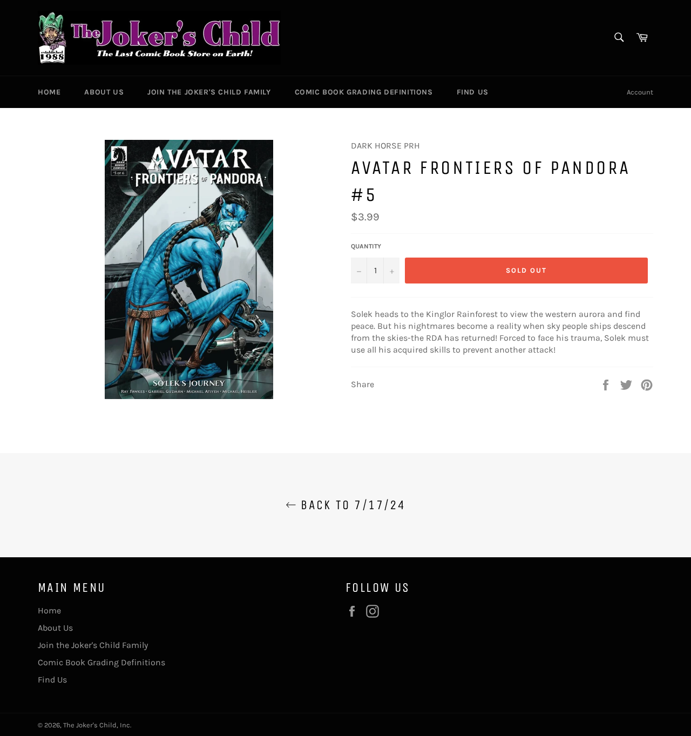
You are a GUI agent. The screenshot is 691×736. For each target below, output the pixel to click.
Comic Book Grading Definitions (364, 92)
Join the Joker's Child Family (208, 92)
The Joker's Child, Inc (96, 725)
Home (49, 92)
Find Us (473, 92)
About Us (104, 92)
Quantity (366, 246)
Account (640, 92)
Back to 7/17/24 (350, 504)
